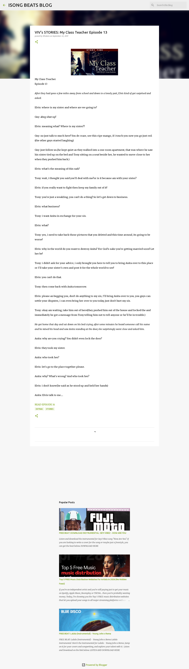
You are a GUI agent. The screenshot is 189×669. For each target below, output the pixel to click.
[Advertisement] (94, 471)
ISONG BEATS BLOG (30, 5)
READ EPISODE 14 (45, 404)
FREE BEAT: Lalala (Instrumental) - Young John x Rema (85, 633)
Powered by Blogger (96, 665)
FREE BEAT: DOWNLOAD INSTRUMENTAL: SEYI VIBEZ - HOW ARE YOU (92, 533)
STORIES (49, 409)
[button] (36, 42)
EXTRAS (39, 409)
